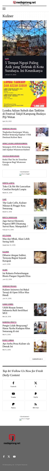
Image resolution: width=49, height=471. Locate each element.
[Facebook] (13, 385)
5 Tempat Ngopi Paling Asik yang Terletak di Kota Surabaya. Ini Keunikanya (24, 67)
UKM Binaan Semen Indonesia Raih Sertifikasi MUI (15, 310)
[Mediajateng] (24, 3)
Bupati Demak (8, 340)
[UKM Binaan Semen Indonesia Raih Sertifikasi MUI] (40, 309)
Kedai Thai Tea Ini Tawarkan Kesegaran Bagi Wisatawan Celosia (15, 162)
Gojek (5, 270)
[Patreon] (13, 406)
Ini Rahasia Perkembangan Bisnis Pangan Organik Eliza (16, 274)
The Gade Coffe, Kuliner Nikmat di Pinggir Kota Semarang (15, 205)
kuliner (6, 251)
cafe (4, 199)
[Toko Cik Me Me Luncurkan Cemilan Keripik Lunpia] (40, 188)
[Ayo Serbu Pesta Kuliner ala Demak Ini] (40, 346)
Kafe (7, 58)
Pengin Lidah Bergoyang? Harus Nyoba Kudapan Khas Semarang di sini (16, 328)
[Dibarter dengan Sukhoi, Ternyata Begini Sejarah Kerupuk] (40, 257)
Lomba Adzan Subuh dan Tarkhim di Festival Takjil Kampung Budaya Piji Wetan (24, 114)
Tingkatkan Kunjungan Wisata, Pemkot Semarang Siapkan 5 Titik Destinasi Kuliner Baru (17, 134)
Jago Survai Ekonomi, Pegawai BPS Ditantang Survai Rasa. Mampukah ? (15, 223)
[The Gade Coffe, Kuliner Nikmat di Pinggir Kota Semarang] (40, 205)
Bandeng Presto (9, 322)
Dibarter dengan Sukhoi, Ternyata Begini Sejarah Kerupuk (14, 258)
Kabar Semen (8, 304)
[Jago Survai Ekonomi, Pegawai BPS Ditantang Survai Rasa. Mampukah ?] (40, 223)
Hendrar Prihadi (10, 128)
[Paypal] (36, 395)
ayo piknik (7, 235)
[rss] (36, 406)
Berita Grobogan (10, 217)
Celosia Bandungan (11, 156)
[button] (5, 8)
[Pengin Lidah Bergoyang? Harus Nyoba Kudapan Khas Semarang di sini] (40, 327)
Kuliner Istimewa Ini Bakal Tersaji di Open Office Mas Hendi (16, 292)
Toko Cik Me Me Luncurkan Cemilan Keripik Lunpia (16, 188)
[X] (36, 385)
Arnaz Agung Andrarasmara (15, 143)
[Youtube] (13, 395)
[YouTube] (14, 457)
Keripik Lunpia (8, 183)
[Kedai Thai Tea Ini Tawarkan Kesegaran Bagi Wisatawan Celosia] (42, 159)
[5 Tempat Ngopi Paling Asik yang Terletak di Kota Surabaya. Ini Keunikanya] (24, 38)
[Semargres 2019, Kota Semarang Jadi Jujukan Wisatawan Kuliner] (42, 146)
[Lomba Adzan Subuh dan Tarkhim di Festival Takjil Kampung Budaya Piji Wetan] (24, 94)
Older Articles (36, 359)
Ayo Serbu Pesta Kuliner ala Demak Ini (16, 345)
